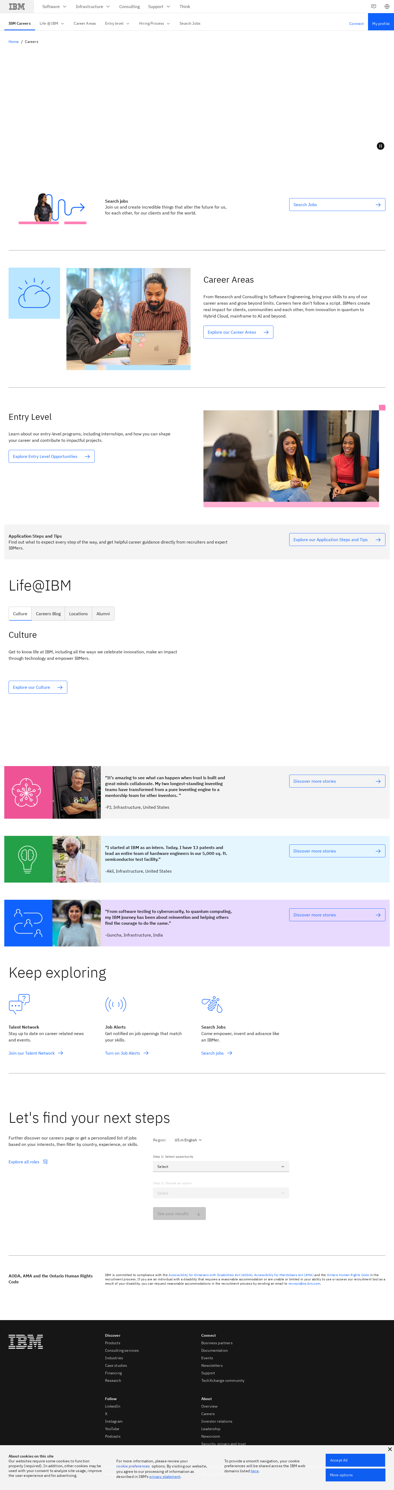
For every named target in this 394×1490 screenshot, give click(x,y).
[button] (387, 6)
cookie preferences (133, 1466)
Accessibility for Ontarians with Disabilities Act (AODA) (210, 1275)
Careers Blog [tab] (48, 613)
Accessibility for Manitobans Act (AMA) (284, 1275)
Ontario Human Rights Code (348, 1275)
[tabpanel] (197, 680)
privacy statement (164, 1476)
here (255, 1471)
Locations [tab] (78, 613)
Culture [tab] (20, 613)
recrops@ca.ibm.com (304, 1283)
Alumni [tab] (103, 613)
